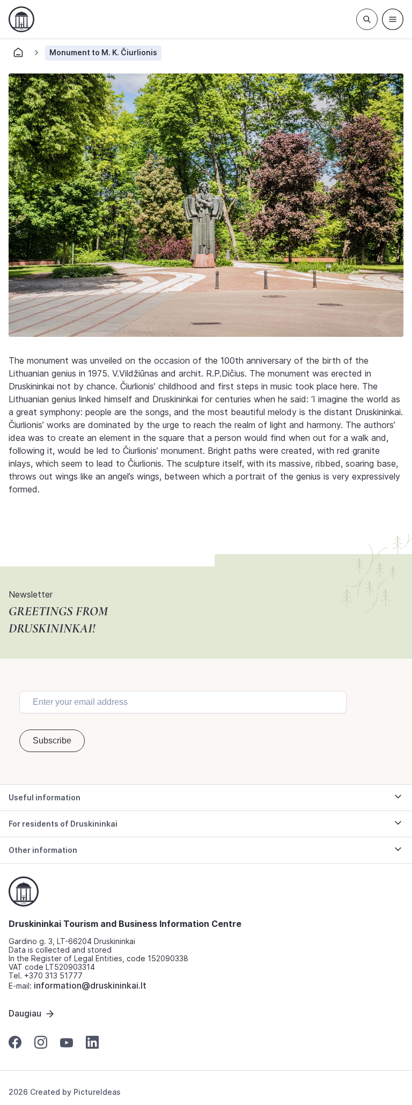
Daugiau (25, 1013)
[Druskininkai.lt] (21, 19)
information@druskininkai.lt (90, 985)
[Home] (18, 55)
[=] (392, 19)
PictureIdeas (97, 1091)
